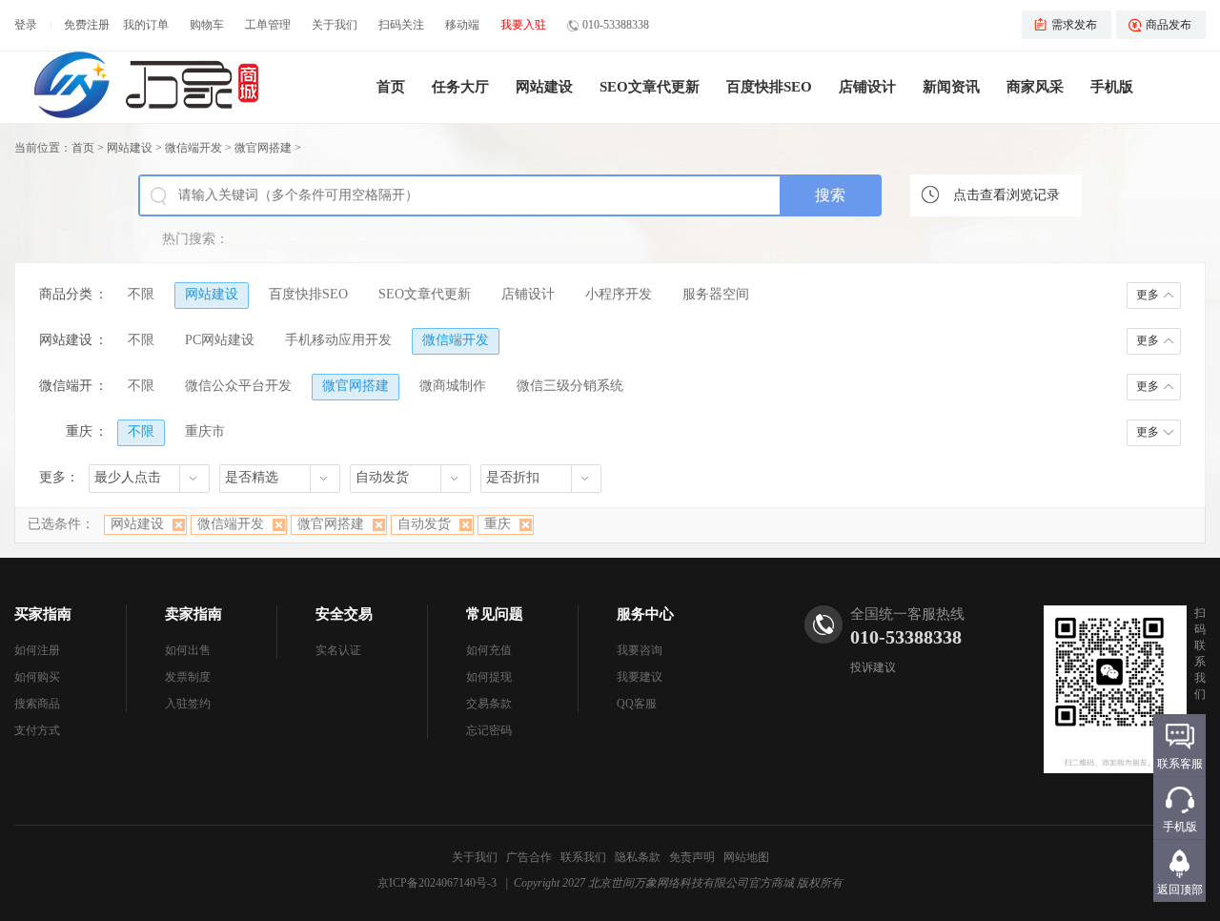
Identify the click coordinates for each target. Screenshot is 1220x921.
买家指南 (42, 614)
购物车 (207, 24)
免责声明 (692, 857)
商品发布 (1168, 24)
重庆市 (205, 431)
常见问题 (494, 614)
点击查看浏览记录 (1006, 195)
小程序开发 (618, 294)
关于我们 (334, 24)
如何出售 (188, 650)
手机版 (1111, 86)
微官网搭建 (263, 147)
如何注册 (37, 650)
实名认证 (338, 650)
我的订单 (146, 24)
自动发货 (424, 524)
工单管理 (268, 24)
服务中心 (645, 614)
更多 (1147, 294)
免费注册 (87, 24)
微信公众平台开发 (238, 386)
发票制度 (188, 677)
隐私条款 (638, 857)
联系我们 (583, 857)
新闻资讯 (951, 86)
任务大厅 (460, 86)
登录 (25, 24)
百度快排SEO (769, 86)
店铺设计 (867, 86)
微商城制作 (452, 386)
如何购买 (37, 677)
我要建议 (639, 677)
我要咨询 (639, 650)
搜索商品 (37, 703)
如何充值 (489, 650)
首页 (390, 86)
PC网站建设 (219, 340)
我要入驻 (523, 24)
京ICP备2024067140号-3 (437, 883)
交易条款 (489, 703)
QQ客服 (637, 703)
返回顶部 (1180, 889)
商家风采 (1035, 86)
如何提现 (489, 677)
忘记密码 (489, 730)
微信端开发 (193, 147)
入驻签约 (188, 703)
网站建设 (544, 86)
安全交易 (344, 614)
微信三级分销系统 (570, 386)
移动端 (462, 24)
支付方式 (37, 730)
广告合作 (529, 857)
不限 (141, 294)
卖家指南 (193, 614)
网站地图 (746, 857)
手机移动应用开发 (338, 340)
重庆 (497, 524)
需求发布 (1074, 24)
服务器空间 (715, 294)
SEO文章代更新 (650, 86)
